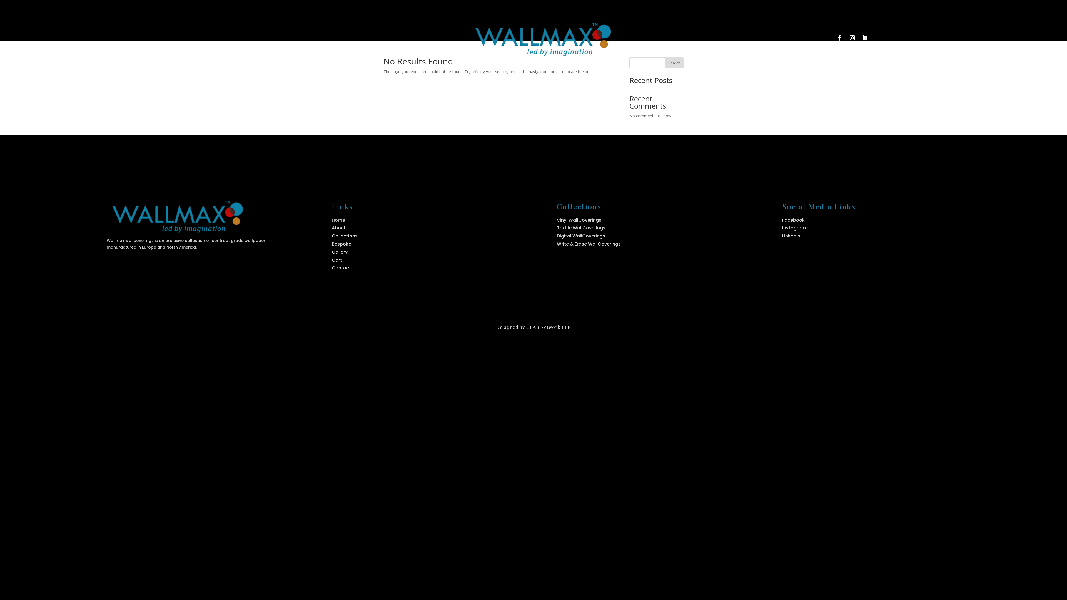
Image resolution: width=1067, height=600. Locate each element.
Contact (617, 83)
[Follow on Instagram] (852, 37)
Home (445, 83)
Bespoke (575, 83)
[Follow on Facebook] (839, 37)
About (481, 83)
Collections (523, 83)
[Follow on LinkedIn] (865, 37)
